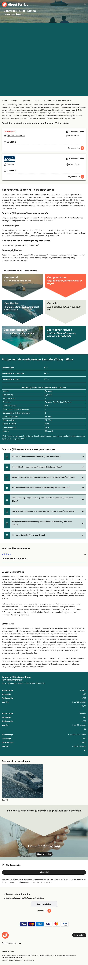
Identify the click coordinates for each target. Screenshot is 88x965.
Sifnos (36, 101)
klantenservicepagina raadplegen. (12, 957)
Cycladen (26, 101)
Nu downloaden (44, 854)
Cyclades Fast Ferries (69, 105)
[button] (45, 456)
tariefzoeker (52, 116)
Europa (14, 101)
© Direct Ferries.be (8, 951)
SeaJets (5, 107)
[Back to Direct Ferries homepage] (15, 4)
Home (4, 101)
